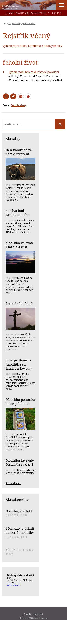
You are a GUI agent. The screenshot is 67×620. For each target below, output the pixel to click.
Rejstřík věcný (15, 23)
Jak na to (13, 549)
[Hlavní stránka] (5, 23)
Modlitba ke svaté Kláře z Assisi (20, 245)
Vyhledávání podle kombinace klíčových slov (32, 46)
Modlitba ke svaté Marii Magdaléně (20, 462)
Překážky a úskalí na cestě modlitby (20, 530)
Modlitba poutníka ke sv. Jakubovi (20, 401)
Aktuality (13, 138)
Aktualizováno (17, 499)
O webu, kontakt (19, 511)
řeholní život (29, 23)
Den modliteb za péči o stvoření (19, 152)
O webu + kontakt (33, 614)
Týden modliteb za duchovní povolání (33, 72)
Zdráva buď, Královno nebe (17, 212)
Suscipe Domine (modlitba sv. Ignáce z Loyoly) (19, 364)
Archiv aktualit (13, 483)
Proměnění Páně (19, 303)
